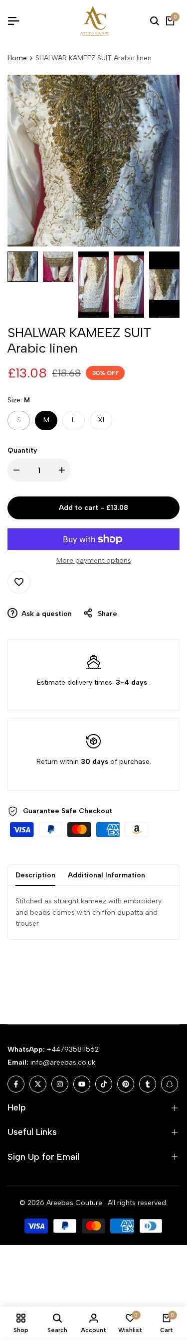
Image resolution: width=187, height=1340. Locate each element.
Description (35, 875)
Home (17, 58)
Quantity (22, 450)
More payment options (93, 560)
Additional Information (106, 875)
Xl (101, 420)
